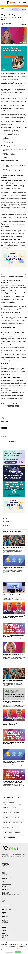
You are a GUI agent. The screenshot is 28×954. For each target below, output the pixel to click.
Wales (4, 837)
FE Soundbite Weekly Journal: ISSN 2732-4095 (11, 894)
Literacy (5, 819)
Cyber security (13, 807)
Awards (3, 933)
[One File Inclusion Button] (14, 266)
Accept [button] (18, 951)
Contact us (4, 860)
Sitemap (3, 866)
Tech (9, 834)
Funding (5, 812)
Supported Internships (8, 832)
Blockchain (5, 799)
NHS (22, 822)
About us (3, 859)
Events (3, 923)
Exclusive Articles (5, 892)
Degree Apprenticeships (8, 809)
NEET (10, 822)
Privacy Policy (4, 865)
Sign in (24, 2)
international (5, 814)
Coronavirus (5, 807)
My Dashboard (5, 922)
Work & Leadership (5, 875)
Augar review (17, 797)
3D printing (5, 794)
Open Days (4, 937)
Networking (4, 936)
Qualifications (6, 827)
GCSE (9, 812)
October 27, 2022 (8, 25)
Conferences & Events (6, 934)
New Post (4, 921)
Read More (22, 949)
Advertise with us (5, 864)
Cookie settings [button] (9, 952)
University (21, 834)
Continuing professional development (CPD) (12, 804)
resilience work (8, 334)
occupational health (10, 397)
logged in (11, 441)
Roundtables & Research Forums (8, 938)
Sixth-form (5, 829)
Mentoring (5, 822)
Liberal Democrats (7, 817)
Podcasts (4, 912)
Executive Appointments (6, 884)
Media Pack (4, 901)
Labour (17, 814)
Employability (4, 874)
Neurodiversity (16, 822)
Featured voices (15, 406)
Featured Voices (5, 893)
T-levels (5, 834)
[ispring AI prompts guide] (14, 473)
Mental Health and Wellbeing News (16, 819)
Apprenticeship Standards (15, 794)
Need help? (4, 927)
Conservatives (11, 802)
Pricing (3, 900)
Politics (19, 825)
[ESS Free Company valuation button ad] (14, 488)
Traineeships (14, 834)
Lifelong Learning (16, 817)
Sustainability (17, 832)
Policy (14, 825)
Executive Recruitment (6, 885)
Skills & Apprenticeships (6, 877)
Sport (16, 829)
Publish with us (5, 863)
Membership (4, 926)
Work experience (11, 837)
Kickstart (12, 814)
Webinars (4, 939)
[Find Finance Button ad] (14, 457)
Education (4, 872)
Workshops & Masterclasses (7, 941)
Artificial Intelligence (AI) (8, 797)
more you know (6, 287)
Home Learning (16, 812)
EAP (12, 395)
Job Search (4, 886)
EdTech (3, 873)
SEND (17, 827)
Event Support (4, 906)
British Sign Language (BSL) (15, 799)
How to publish (5, 919)
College (4, 802)
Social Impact (4, 878)
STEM (20, 829)
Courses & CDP (5, 935)
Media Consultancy (5, 905)
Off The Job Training (7, 825)
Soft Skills (11, 829)
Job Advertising (5, 903)
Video (3, 913)
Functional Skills (18, 809)
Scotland (12, 827)
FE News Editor (7, 23)
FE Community (5, 862)
